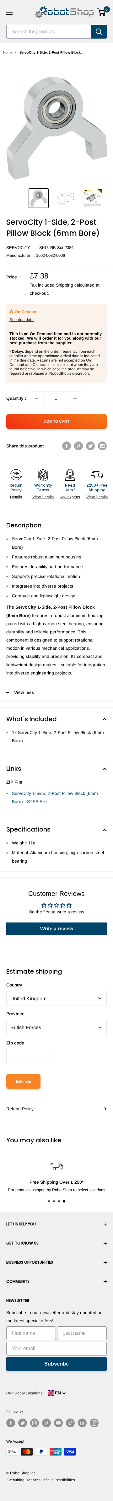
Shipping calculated (75, 285)
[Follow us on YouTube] (58, 1423)
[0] (101, 12)
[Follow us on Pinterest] (46, 1423)
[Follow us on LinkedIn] (82, 1423)
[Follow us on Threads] (94, 1423)
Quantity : (16, 398)
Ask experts (70, 497)
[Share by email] (102, 445)
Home (7, 52)
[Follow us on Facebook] (10, 1423)
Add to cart (56, 421)
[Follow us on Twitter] (22, 1423)
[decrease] (36, 398)
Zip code (15, 1042)
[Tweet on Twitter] (90, 445)
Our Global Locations (24, 1393)
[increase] (75, 398)
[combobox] (48, 32)
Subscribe (56, 1363)
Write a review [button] (56, 928)
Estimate (23, 1081)
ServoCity (18, 247)
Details (16, 497)
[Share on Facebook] (66, 445)
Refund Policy (20, 1108)
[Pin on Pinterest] (78, 445)
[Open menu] (9, 12)
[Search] (99, 32)
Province (15, 1013)
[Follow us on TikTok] (70, 1423)
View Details (43, 497)
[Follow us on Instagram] (34, 1423)
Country (14, 984)
